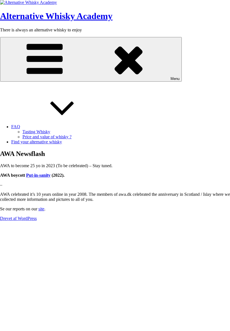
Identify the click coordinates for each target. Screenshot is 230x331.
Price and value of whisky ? (47, 136)
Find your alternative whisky (36, 141)
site (41, 208)
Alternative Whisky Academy (56, 16)
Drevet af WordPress (18, 218)
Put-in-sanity (38, 175)
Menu (175, 79)
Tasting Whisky (36, 131)
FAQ (15, 126)
